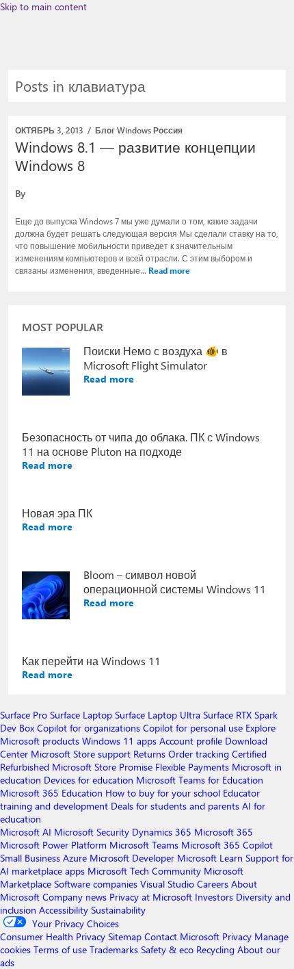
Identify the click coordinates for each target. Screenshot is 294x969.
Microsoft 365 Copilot (227, 844)
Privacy (238, 936)
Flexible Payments (192, 766)
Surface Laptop (81, 714)
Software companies (95, 883)
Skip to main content (43, 6)
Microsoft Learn (210, 857)
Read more (169, 270)
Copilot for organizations (88, 727)
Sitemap (125, 936)
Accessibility (63, 909)
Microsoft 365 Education (51, 792)
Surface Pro (23, 714)
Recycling (215, 949)
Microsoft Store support (81, 753)
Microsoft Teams (143, 844)
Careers (212, 883)
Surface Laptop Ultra (157, 714)
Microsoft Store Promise (102, 766)
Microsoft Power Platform (53, 844)
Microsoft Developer (132, 857)
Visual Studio (167, 883)
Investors (214, 896)
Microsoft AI (25, 831)
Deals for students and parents (175, 805)
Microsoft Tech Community (144, 870)
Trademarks (114, 949)
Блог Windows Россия (139, 130)
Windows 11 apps (119, 740)
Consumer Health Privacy (52, 936)
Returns (149, 753)
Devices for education (88, 779)
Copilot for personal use (193, 727)
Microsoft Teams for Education (199, 779)
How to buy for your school (162, 792)
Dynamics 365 (161, 831)
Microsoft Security (91, 831)
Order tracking (198, 753)
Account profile (190, 740)
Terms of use (60, 949)
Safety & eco (167, 949)
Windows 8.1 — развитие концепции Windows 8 (135, 156)
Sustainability (118, 909)
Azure (75, 857)
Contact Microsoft (181, 936)
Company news (74, 896)
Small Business (30, 857)
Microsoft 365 (223, 831)
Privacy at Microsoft (150, 896)
